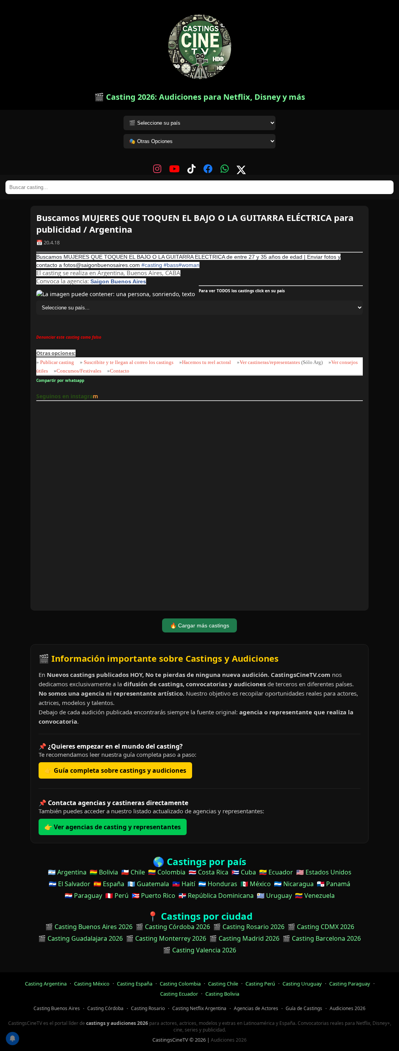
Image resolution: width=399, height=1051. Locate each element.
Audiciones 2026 (347, 1008)
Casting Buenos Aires (57, 1008)
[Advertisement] (199, 507)
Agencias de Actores (256, 1008)
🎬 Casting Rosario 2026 (248, 926)
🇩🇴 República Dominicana (216, 895)
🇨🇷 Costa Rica (208, 872)
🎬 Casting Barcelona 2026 (321, 938)
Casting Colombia (180, 983)
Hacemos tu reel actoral (206, 362)
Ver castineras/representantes (270, 362)
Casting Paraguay (349, 983)
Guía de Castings (304, 1008)
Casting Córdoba (105, 1008)
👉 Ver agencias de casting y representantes (112, 827)
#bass (171, 265)
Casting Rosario (148, 1008)
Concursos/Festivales (78, 371)
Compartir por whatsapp (61, 380)
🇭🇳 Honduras (217, 884)
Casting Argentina (46, 983)
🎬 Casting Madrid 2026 (244, 938)
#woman (189, 265)
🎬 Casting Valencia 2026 (199, 950)
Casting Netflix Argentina (199, 1008)
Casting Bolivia (222, 993)
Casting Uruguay (302, 983)
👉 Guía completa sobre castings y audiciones (115, 770)
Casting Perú (260, 983)
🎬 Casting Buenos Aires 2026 (88, 926)
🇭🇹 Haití (183, 884)
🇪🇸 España (109, 884)
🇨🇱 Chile (133, 872)
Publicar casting (57, 362)
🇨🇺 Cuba (243, 872)
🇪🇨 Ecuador (276, 872)
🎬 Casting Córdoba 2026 (173, 926)
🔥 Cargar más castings (199, 625)
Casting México (91, 983)
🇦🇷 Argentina (67, 872)
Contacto (119, 371)
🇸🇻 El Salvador (69, 884)
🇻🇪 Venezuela (315, 895)
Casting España (134, 983)
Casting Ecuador (179, 993)
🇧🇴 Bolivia (104, 872)
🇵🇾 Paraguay (83, 895)
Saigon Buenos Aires (118, 281)
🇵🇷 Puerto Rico (153, 895)
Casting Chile (223, 983)
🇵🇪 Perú (117, 895)
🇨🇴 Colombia (166, 872)
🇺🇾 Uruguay (274, 895)
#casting (151, 265)
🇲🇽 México (255, 884)
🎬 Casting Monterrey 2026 (166, 938)
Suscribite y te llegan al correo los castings (128, 362)
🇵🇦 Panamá (333, 884)
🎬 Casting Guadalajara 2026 (80, 938)
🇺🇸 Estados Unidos (323, 872)
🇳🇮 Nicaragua (294, 884)
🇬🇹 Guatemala (148, 884)
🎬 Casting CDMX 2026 (321, 926)
